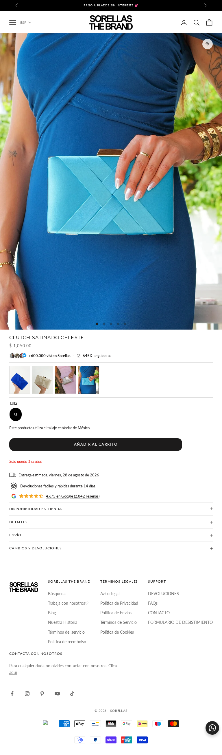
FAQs (153, 603)
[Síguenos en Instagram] (27, 693)
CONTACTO (159, 612)
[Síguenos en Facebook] (12, 693)
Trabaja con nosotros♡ (68, 603)
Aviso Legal (109, 593)
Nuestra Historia (62, 622)
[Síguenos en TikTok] (72, 693)
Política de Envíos (116, 612)
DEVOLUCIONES (163, 593)
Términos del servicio (66, 632)
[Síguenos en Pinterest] (42, 693)
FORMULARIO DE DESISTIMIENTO (180, 622)
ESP (23, 22)
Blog (52, 612)
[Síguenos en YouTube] (57, 693)
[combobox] (28, 22)
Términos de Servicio (118, 622)
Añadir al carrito (95, 444)
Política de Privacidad (119, 603)
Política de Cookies (117, 632)
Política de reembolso (67, 641)
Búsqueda (57, 593)
